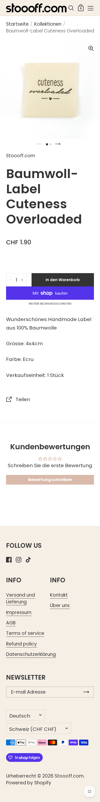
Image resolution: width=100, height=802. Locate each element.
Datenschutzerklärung (31, 654)
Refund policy (21, 644)
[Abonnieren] (86, 692)
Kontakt (59, 595)
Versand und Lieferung (20, 598)
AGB (11, 623)
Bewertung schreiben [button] (50, 479)
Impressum (19, 612)
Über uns (60, 605)
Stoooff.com (69, 776)
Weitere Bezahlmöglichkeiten (50, 303)
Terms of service (25, 633)
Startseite (17, 24)
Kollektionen (47, 24)
